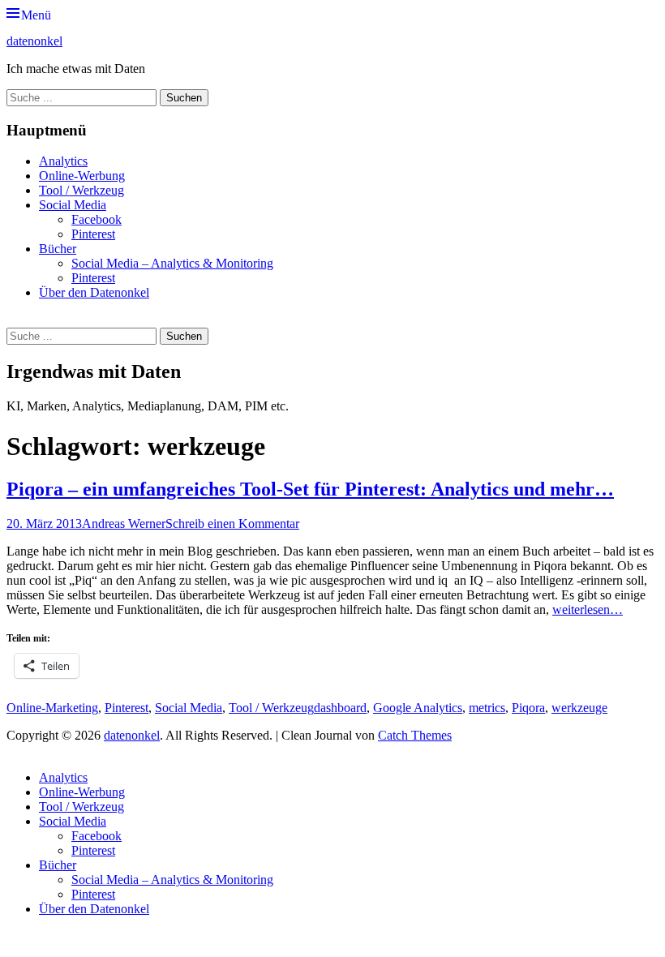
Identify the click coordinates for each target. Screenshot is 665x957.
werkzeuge (579, 708)
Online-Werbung (82, 175)
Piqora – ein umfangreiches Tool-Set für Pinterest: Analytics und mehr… (310, 489)
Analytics (63, 161)
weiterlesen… (587, 609)
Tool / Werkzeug (81, 190)
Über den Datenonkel (94, 292)
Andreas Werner (123, 523)
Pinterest (93, 234)
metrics (487, 708)
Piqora (528, 708)
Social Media (72, 205)
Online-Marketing (52, 708)
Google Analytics (417, 708)
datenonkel (34, 41)
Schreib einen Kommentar (232, 523)
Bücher (57, 248)
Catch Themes (415, 735)
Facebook (96, 219)
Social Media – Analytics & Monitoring (172, 263)
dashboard (340, 708)
